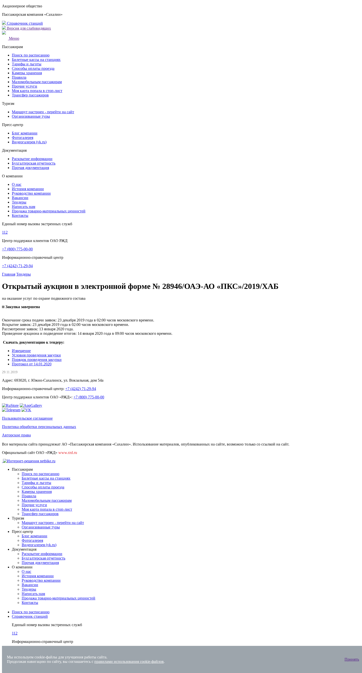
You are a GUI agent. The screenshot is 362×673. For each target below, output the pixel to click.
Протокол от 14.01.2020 (31, 364)
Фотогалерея (22, 137)
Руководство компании (31, 193)
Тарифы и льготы (26, 64)
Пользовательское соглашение (27, 418)
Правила (19, 77)
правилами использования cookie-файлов (129, 661)
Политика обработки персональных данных (39, 427)
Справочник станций (24, 23)
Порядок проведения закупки (37, 359)
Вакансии (20, 198)
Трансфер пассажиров (30, 95)
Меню (13, 38)
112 (5, 232)
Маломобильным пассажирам (37, 82)
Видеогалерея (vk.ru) (29, 142)
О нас (16, 184)
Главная (8, 274)
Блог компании (24, 133)
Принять (352, 659)
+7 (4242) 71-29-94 (17, 266)
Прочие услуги (24, 86)
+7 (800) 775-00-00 (17, 249)
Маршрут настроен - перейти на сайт (43, 112)
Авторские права (16, 435)
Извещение (21, 351)
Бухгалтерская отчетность (33, 163)
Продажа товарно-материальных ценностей (48, 211)
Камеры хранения (27, 73)
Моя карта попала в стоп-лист (37, 91)
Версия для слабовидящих (28, 28)
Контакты (20, 215)
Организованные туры (31, 116)
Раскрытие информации (32, 159)
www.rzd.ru (67, 452)
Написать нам (23, 207)
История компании (28, 189)
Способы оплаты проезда (33, 68)
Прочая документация (30, 168)
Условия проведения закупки (36, 355)
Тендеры (19, 202)
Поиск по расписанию (30, 55)
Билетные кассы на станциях (36, 59)
